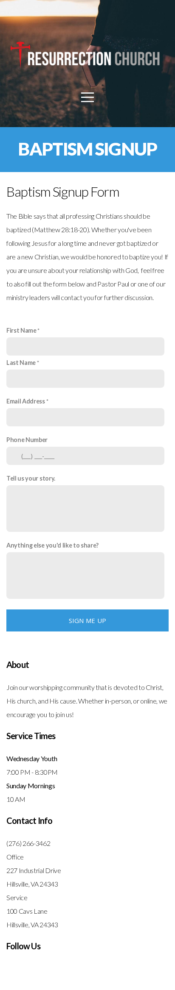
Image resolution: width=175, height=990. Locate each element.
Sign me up (88, 620)
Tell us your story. (30, 478)
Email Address (25, 401)
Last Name (21, 362)
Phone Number (27, 439)
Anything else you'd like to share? (52, 545)
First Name (21, 330)
